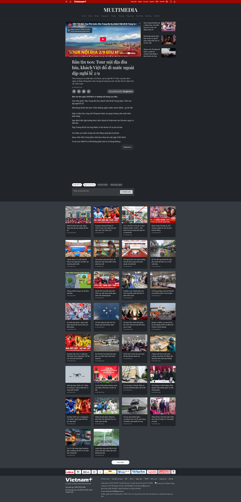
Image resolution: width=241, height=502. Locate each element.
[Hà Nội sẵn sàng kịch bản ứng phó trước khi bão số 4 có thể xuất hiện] (163, 248)
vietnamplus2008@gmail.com (114, 491)
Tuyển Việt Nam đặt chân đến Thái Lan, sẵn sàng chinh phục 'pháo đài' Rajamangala (105, 293)
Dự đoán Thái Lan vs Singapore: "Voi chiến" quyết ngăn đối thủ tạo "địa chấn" (78, 419)
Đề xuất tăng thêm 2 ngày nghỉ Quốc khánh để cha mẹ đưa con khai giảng (77, 324)
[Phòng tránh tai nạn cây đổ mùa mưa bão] (78, 279)
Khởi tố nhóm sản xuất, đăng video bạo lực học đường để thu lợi (77, 228)
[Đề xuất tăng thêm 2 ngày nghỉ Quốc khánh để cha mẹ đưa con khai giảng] (78, 311)
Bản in (84, 91)
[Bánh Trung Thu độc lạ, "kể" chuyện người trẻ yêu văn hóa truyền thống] (163, 214)
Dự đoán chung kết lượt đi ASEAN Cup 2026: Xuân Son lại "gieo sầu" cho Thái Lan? (105, 228)
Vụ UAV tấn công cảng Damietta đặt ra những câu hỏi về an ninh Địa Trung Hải (78, 450)
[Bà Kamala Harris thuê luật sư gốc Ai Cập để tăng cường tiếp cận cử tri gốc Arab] (168, 39)
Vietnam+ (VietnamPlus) (80, 1)
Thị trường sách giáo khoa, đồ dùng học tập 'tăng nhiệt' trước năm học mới (105, 261)
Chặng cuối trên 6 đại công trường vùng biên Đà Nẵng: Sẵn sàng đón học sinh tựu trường (162, 356)
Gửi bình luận (126, 192)
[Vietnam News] (138, 472)
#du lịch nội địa (102, 185)
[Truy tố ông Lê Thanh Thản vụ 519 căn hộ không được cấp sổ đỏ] (134, 374)
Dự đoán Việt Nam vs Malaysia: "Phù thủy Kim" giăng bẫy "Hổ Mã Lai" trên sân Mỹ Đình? (78, 356)
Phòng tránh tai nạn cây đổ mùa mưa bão (78, 292)
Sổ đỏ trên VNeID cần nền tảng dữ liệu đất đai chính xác (133, 355)
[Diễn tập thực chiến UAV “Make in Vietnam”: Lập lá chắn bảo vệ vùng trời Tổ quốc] (78, 374)
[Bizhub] (86, 472)
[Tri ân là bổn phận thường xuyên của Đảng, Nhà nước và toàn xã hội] (106, 374)
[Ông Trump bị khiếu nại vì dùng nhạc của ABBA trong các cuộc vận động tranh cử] (168, 26)
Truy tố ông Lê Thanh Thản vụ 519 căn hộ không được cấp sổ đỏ (134, 386)
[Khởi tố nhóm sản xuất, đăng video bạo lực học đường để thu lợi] (78, 214)
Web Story (148, 16)
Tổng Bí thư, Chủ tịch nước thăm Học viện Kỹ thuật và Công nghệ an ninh (163, 419)
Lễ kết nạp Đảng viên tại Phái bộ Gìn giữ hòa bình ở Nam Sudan (163, 292)
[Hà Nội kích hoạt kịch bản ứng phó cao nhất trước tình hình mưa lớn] (106, 342)
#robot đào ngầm (116, 185)
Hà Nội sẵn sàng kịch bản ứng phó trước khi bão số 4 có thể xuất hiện (162, 261)
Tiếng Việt (133, 1)
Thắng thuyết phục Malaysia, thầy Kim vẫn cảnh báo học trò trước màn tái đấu (105, 419)
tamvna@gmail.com (144, 486)
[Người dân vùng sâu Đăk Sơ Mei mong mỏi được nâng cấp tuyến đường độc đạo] (106, 437)
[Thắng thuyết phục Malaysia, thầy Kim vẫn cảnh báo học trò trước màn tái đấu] (106, 405)
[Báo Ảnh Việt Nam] (164, 472)
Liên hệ (171, 479)
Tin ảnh (84, 16)
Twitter (79, 91)
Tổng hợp (121, 16)
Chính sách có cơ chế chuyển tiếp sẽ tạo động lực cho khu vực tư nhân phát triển (78, 261)
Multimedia (120, 9)
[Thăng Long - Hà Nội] (167, 2)
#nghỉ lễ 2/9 (77, 185)
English (140, 1)
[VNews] (173, 472)
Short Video (139, 16)
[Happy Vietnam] (110, 472)
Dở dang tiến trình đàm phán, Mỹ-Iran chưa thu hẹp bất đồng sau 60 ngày (134, 324)
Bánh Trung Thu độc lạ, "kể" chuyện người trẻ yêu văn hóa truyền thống (162, 228)
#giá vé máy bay (89, 185)
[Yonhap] (124, 472)
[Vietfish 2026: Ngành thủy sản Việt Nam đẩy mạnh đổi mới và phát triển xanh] (134, 279)
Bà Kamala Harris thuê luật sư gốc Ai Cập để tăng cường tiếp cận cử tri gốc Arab (151, 39)
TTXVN (146, 479)
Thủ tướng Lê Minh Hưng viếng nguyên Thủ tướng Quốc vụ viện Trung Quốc (162, 387)
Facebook (74, 91)
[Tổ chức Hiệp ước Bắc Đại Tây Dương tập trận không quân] (106, 311)
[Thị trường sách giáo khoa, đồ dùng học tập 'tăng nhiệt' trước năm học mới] (106, 248)
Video (90, 16)
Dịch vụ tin (154, 479)
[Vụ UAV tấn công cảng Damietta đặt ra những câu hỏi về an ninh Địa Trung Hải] (78, 437)
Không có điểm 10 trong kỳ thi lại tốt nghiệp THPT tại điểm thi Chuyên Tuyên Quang (162, 324)
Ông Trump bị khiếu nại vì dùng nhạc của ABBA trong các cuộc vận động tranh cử (152, 26)
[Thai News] (100, 472)
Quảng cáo (162, 479)
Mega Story (130, 16)
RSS (126, 479)
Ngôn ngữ (139, 479)
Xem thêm (120, 462)
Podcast (96, 16)
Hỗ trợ (131, 479)
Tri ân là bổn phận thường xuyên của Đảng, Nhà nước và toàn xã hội (106, 387)
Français (145, 1)
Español (152, 1)
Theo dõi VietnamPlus (115, 91)
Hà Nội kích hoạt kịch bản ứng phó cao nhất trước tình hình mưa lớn (105, 356)
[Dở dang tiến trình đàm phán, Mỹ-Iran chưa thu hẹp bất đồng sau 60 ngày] (134, 311)
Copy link (89, 91)
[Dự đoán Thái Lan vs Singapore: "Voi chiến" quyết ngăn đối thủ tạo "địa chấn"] (78, 405)
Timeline (113, 16)
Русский (162, 1)
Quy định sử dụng (117, 479)
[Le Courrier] (152, 472)
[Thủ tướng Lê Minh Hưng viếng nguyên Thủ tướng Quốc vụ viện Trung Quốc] (163, 374)
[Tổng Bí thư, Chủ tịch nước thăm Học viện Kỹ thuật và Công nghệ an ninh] (163, 405)
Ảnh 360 (156, 16)
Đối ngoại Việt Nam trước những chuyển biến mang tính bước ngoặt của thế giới (134, 261)
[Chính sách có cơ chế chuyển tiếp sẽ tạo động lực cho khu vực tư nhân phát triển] (78, 248)
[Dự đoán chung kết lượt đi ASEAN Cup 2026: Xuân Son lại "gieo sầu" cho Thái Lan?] (106, 214)
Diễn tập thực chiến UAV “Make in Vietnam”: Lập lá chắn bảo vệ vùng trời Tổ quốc (77, 387)
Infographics (105, 16)
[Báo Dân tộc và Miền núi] (68, 472)
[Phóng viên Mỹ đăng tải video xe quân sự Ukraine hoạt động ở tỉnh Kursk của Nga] (168, 53)
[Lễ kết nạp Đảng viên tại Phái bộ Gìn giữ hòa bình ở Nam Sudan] (163, 279)
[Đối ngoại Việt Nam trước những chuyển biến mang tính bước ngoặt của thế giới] (134, 248)
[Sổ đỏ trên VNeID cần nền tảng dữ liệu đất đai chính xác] (134, 342)
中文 (157, 1)
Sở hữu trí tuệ (105, 479)
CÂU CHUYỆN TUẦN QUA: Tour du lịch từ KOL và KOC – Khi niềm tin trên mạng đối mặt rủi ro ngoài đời (134, 229)
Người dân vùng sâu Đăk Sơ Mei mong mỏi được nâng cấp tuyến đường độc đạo (106, 450)
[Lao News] (94, 472)
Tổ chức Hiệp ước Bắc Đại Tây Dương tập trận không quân (105, 323)
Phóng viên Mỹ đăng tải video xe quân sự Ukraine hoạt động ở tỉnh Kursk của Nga (152, 52)
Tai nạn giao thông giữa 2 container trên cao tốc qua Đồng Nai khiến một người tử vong (134, 419)
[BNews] (78, 472)
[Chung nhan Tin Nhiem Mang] (165, 483)
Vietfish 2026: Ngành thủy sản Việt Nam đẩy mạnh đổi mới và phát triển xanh (133, 293)
